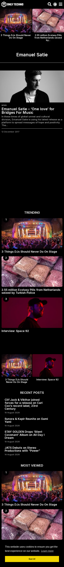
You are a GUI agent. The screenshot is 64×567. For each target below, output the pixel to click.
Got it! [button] (32, 559)
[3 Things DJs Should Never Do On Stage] (32, 233)
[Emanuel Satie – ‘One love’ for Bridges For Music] (32, 86)
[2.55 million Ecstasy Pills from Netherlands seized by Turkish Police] (32, 271)
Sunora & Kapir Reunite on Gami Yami (26, 420)
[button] (50, 4)
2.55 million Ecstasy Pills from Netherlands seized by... (48, 37)
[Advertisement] (32, 173)
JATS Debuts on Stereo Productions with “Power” (22, 449)
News (4, 105)
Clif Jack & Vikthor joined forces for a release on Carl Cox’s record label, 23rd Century (24, 404)
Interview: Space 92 (15, 331)
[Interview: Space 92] (32, 312)
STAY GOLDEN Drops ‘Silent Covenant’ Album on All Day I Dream (25, 434)
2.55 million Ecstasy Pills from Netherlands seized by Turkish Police (31, 291)
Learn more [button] (47, 551)
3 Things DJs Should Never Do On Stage (16, 36)
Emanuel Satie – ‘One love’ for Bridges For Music (28, 111)
